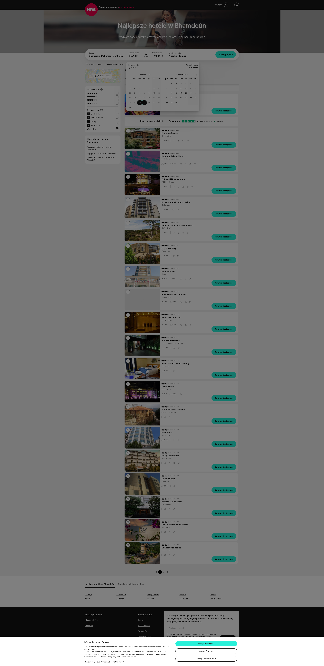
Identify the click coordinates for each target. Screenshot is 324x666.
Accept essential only (206, 659)
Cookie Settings (206, 651)
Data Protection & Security (107, 662)
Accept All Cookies (206, 644)
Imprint (121, 662)
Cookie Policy (90, 662)
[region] (162, 651)
